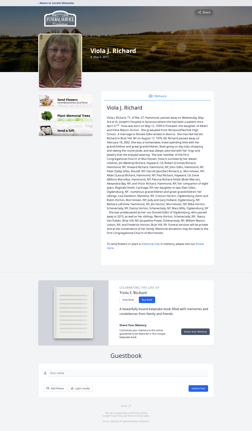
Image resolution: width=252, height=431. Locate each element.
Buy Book (147, 299)
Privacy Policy (116, 415)
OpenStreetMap (129, 421)
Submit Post (198, 388)
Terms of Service (135, 415)
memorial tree (150, 244)
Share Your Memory (195, 331)
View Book (128, 299)
